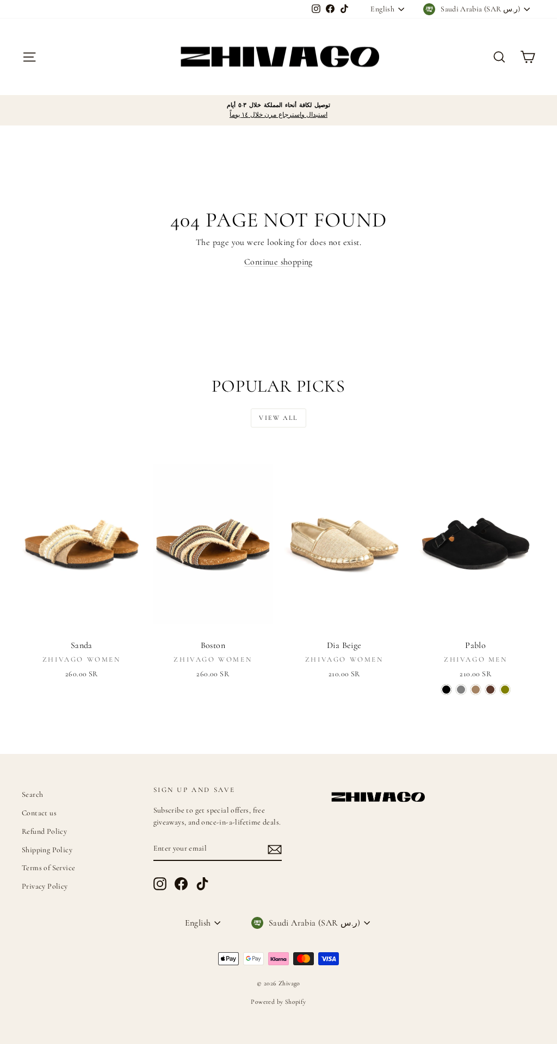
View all (278, 418)
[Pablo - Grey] (461, 689)
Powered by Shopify (278, 1001)
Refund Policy (44, 831)
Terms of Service (48, 867)
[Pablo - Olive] (505, 689)
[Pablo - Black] (446, 689)
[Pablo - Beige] (476, 689)
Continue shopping (278, 261)
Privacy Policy (45, 886)
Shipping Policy (47, 849)
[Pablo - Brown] (490, 689)
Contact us (39, 812)
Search (32, 794)
